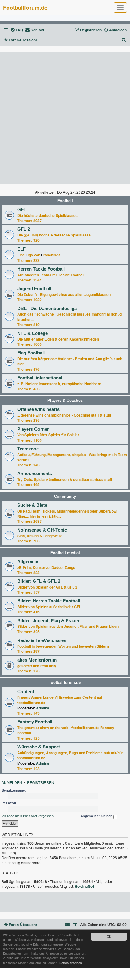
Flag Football (31, 353)
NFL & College (32, 333)
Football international (39, 378)
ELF (21, 249)
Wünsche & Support (38, 746)
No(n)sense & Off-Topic (42, 530)
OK (109, 936)
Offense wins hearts (38, 409)
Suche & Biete (32, 505)
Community (65, 496)
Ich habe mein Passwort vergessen (28, 816)
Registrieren (40, 782)
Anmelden (12, 782)
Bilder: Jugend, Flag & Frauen (48, 620)
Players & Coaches (65, 400)
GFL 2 (23, 229)
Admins (42, 708)
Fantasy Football (34, 721)
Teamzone (28, 448)
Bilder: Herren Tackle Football (48, 600)
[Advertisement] (65, 117)
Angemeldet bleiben (96, 816)
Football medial (65, 553)
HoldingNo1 (85, 886)
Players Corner (33, 429)
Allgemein (27, 561)
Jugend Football (34, 288)
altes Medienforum (37, 660)
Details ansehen (70, 962)
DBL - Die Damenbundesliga (47, 308)
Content (25, 691)
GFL (21, 209)
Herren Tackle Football (41, 269)
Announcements (34, 473)
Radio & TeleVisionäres (41, 640)
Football (65, 200)
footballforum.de (65, 682)
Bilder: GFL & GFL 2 (38, 581)
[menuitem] (16, 30)
